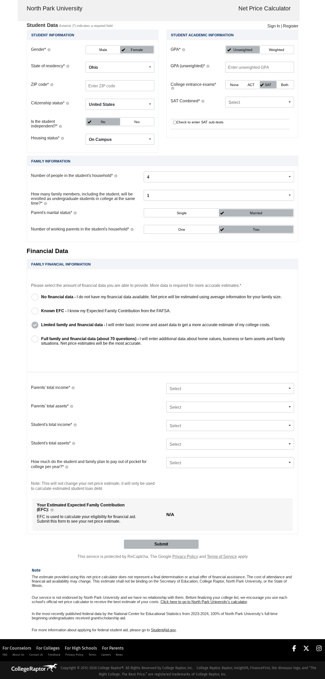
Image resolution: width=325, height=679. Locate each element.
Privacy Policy (185, 556)
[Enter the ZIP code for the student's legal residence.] (51, 84)
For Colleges (48, 648)
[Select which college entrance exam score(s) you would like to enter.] (172, 88)
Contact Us (36, 654)
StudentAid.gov (163, 630)
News (119, 654)
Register (290, 26)
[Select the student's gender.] (49, 49)
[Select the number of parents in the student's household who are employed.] (132, 229)
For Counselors (17, 648)
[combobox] (120, 67)
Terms (92, 654)
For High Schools (81, 648)
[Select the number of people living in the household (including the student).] (115, 175)
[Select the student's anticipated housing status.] (62, 138)
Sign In (273, 26)
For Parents (113, 648)
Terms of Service (222, 556)
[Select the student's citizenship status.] (67, 103)
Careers (106, 654)
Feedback (54, 654)
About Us (18, 654)
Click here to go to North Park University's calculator (203, 602)
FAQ (5, 654)
